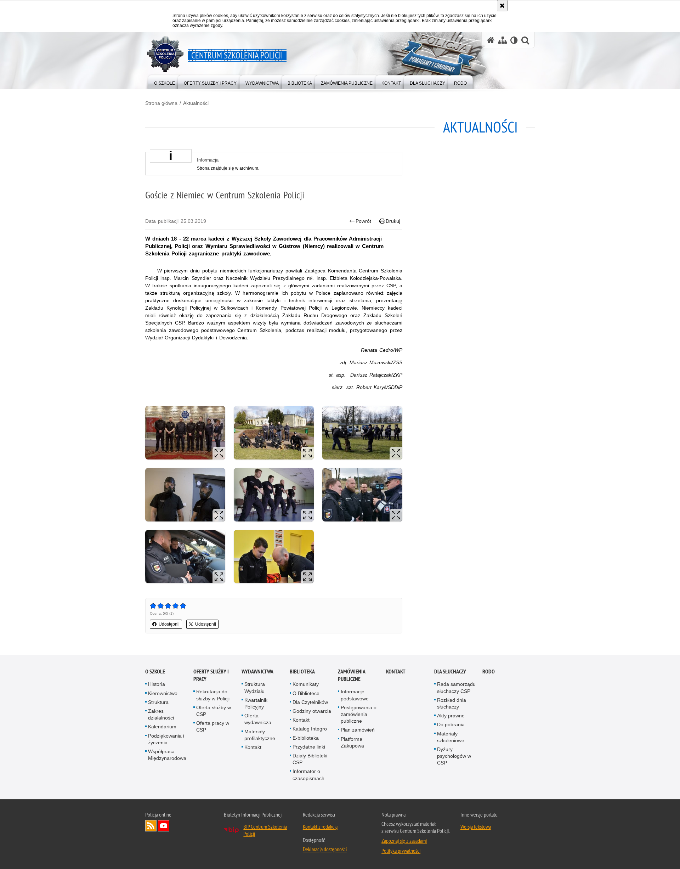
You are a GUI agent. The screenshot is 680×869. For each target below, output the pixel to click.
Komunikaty (306, 684)
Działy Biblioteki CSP (310, 759)
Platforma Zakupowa (352, 742)
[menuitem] (164, 81)
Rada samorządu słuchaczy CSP (456, 687)
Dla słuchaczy (450, 671)
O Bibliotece (306, 693)
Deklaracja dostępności (325, 849)
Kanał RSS (151, 825)
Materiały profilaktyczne (259, 735)
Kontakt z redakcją (320, 826)
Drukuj (393, 221)
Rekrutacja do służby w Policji (213, 695)
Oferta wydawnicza (257, 719)
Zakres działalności (161, 714)
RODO (488, 671)
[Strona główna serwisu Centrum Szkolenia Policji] (491, 40)
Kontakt (252, 747)
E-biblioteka (306, 738)
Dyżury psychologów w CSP (454, 756)
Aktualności (196, 103)
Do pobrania (451, 724)
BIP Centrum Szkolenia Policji (265, 830)
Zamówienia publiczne (351, 675)
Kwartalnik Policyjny (255, 703)
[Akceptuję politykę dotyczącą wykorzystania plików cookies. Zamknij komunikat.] (502, 5)
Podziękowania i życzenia (166, 739)
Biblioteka (302, 671)
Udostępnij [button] (169, 624)
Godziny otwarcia (312, 711)
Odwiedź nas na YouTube (163, 825)
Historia (156, 684)
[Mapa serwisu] (502, 40)
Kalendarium (162, 726)
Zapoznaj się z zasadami (404, 840)
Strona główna (161, 103)
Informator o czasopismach (308, 774)
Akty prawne (451, 715)
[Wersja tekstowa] (514, 40)
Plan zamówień (358, 730)
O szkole (155, 671)
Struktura (158, 702)
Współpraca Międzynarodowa (167, 755)
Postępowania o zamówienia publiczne (358, 714)
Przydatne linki (309, 747)
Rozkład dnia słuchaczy (451, 703)
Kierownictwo (162, 693)
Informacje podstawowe (355, 695)
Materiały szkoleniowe (450, 737)
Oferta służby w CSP (213, 711)
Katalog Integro (310, 729)
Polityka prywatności (400, 850)
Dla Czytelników (310, 702)
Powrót (363, 221)
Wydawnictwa (257, 671)
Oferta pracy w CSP (212, 726)
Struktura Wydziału (254, 687)
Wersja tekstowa (475, 826)
